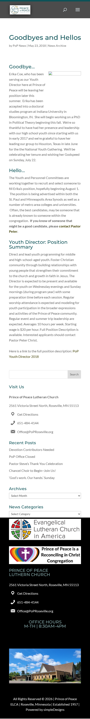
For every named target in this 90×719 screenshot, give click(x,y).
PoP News (19, 45)
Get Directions (27, 414)
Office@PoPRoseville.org (35, 432)
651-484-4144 (28, 423)
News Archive (57, 45)
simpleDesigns (54, 709)
